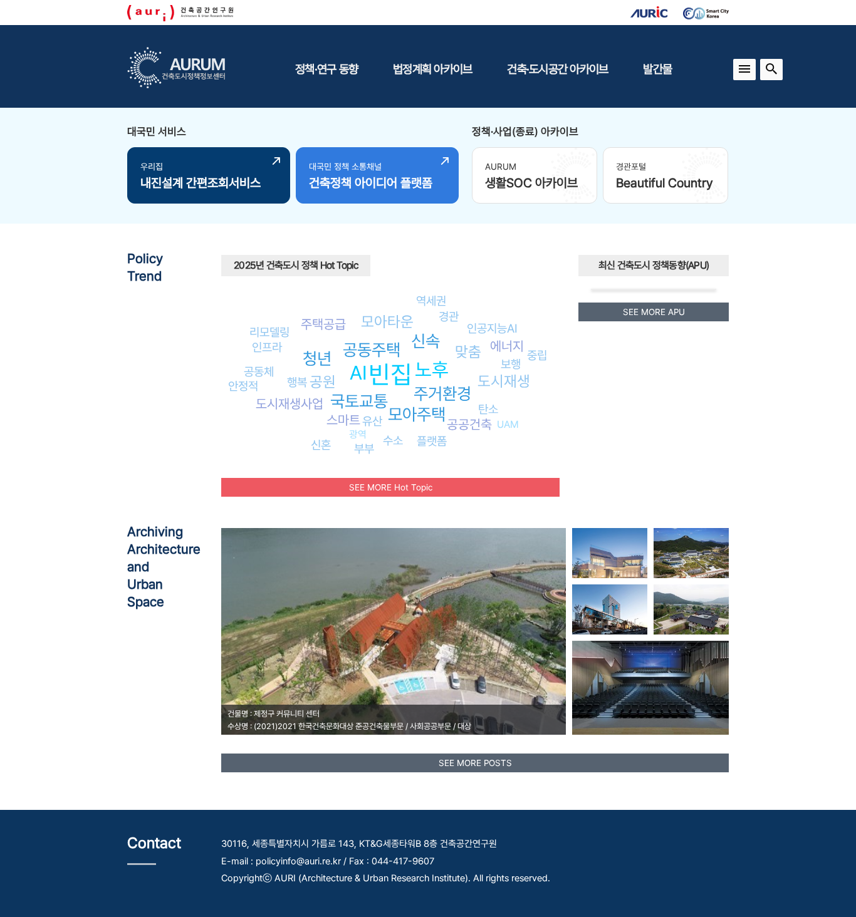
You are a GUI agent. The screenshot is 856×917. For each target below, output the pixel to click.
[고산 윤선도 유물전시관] (691, 609)
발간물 (657, 69)
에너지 (507, 346)
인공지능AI (492, 328)
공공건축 (469, 424)
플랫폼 (432, 441)
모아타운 (387, 322)
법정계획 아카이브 (432, 69)
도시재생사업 (289, 404)
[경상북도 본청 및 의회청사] (691, 553)
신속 (425, 341)
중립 (537, 355)
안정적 (243, 386)
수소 (393, 440)
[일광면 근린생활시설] (609, 553)
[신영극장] (650, 688)
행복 (297, 382)
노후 (432, 369)
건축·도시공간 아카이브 (557, 69)
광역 (358, 434)
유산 (372, 421)
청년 (317, 358)
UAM (508, 424)
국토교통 (359, 401)
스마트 (343, 420)
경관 (449, 316)
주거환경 (442, 393)
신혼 (321, 445)
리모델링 (269, 332)
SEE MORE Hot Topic (390, 487)
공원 (323, 382)
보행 (511, 364)
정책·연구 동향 (326, 69)
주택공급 (323, 324)
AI (358, 372)
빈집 (390, 374)
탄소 (488, 409)
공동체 (259, 371)
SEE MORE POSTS (475, 763)
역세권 (431, 301)
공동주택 (371, 350)
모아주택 (417, 414)
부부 (364, 448)
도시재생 (504, 381)
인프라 (267, 347)
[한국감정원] (609, 609)
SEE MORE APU (654, 312)
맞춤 (468, 352)
